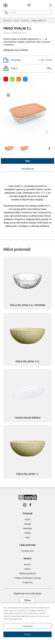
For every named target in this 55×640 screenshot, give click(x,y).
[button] (9, 148)
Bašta (27, 519)
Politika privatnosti (27, 573)
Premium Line (28, 551)
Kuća (16, 20)
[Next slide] (49, 148)
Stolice (27, 533)
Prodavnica (28, 582)
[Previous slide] (5, 148)
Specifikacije (27, 168)
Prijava (27, 600)
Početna (7, 20)
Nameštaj (27, 528)
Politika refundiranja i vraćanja (27, 578)
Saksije (28, 524)
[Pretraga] (6, 12)
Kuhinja (25, 20)
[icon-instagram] (24, 505)
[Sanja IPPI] (5, 5)
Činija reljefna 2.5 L (28, 361)
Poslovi (27, 569)
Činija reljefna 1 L (27, 474)
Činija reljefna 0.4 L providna (27, 305)
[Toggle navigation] (28, 5)
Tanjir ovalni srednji (27, 417)
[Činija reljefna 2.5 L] (27, 336)
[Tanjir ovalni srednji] (27, 393)
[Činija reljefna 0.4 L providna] (27, 280)
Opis (27, 161)
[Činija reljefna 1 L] (27, 449)
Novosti (27, 564)
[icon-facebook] (30, 505)
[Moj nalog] (50, 5)
